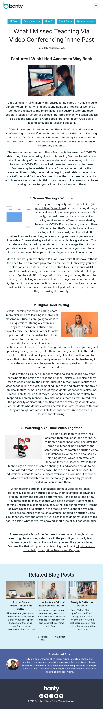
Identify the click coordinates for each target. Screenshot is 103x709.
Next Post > (61, 637)
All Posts (14, 21)
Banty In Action (32, 21)
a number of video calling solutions (60, 374)
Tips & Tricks (65, 21)
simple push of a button (56, 382)
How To (49, 21)
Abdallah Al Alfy (57, 48)
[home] (13, 5)
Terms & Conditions (67, 701)
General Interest (85, 21)
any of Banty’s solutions (50, 208)
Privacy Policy (51, 701)
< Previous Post (43, 638)
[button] (96, 6)
